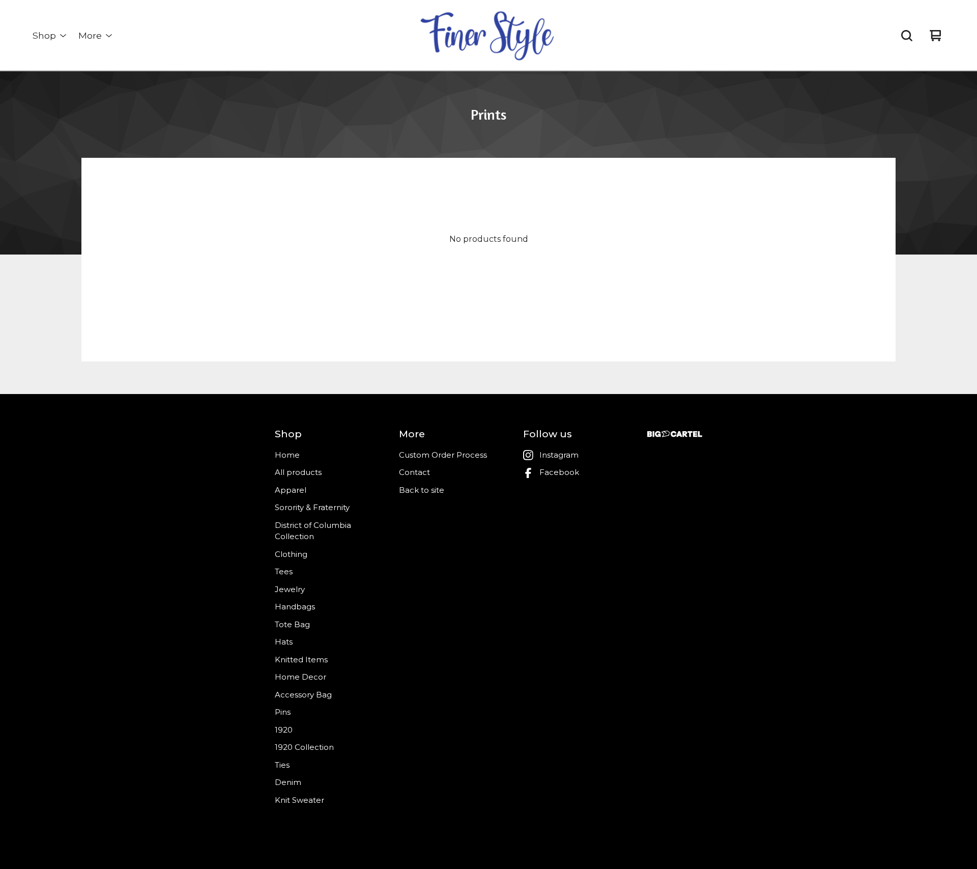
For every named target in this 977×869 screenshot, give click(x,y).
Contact (414, 472)
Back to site (421, 490)
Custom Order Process (443, 455)
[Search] (907, 35)
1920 (284, 730)
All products (298, 472)
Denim (288, 782)
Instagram (559, 455)
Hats (284, 642)
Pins (283, 712)
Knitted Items (301, 659)
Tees (284, 571)
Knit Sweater (299, 800)
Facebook (559, 472)
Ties (282, 765)
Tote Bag (292, 624)
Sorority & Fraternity (312, 507)
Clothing (291, 554)
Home (287, 455)
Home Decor (300, 677)
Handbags (295, 606)
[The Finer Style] (488, 35)
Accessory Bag (303, 694)
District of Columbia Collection (313, 531)
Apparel (290, 490)
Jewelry (290, 589)
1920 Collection (304, 747)
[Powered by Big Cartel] (674, 434)
